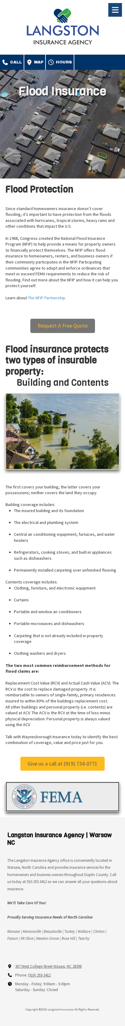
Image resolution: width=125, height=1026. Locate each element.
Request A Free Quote (63, 325)
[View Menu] (115, 10)
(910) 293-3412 (39, 975)
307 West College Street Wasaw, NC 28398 (48, 966)
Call (15, 62)
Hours (63, 62)
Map (38, 62)
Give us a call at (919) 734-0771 (62, 763)
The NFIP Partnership (46, 298)
